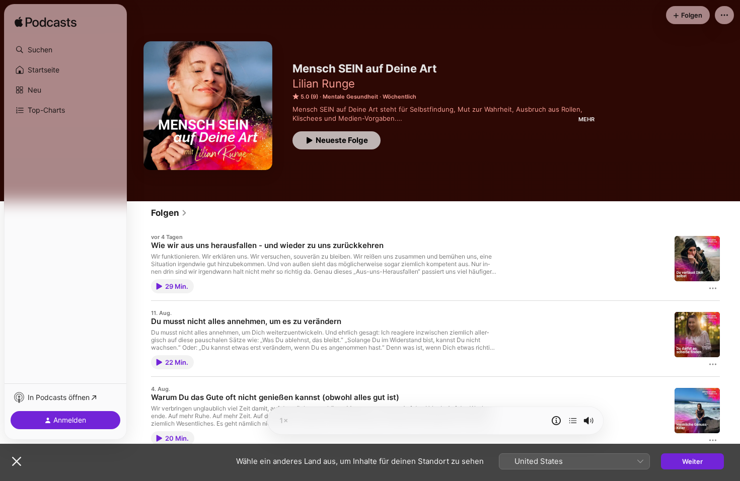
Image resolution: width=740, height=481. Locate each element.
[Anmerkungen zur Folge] (556, 421)
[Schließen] (16, 461)
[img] (46, 23)
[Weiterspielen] (573, 421)
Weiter (692, 461)
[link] (169, 212)
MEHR (586, 119)
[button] (65, 49)
